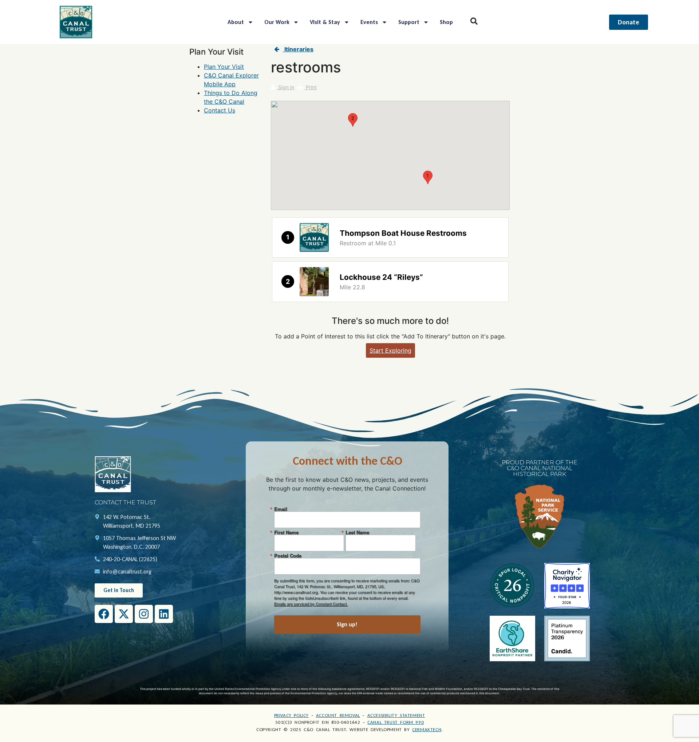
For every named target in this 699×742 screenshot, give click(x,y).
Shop (446, 22)
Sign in (285, 87)
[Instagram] (144, 614)
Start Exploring (390, 350)
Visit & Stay (325, 22)
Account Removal (338, 715)
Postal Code (287, 555)
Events (369, 22)
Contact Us (219, 110)
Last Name (357, 532)
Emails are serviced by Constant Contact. (311, 604)
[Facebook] (104, 614)
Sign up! (347, 624)
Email (280, 509)
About (236, 22)
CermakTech (426, 729)
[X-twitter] (124, 614)
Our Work (276, 22)
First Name (286, 532)
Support (408, 22)
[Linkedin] (164, 614)
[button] (428, 177)
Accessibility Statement (396, 715)
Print (310, 87)
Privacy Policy (291, 715)
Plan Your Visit (224, 66)
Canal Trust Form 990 (395, 722)
